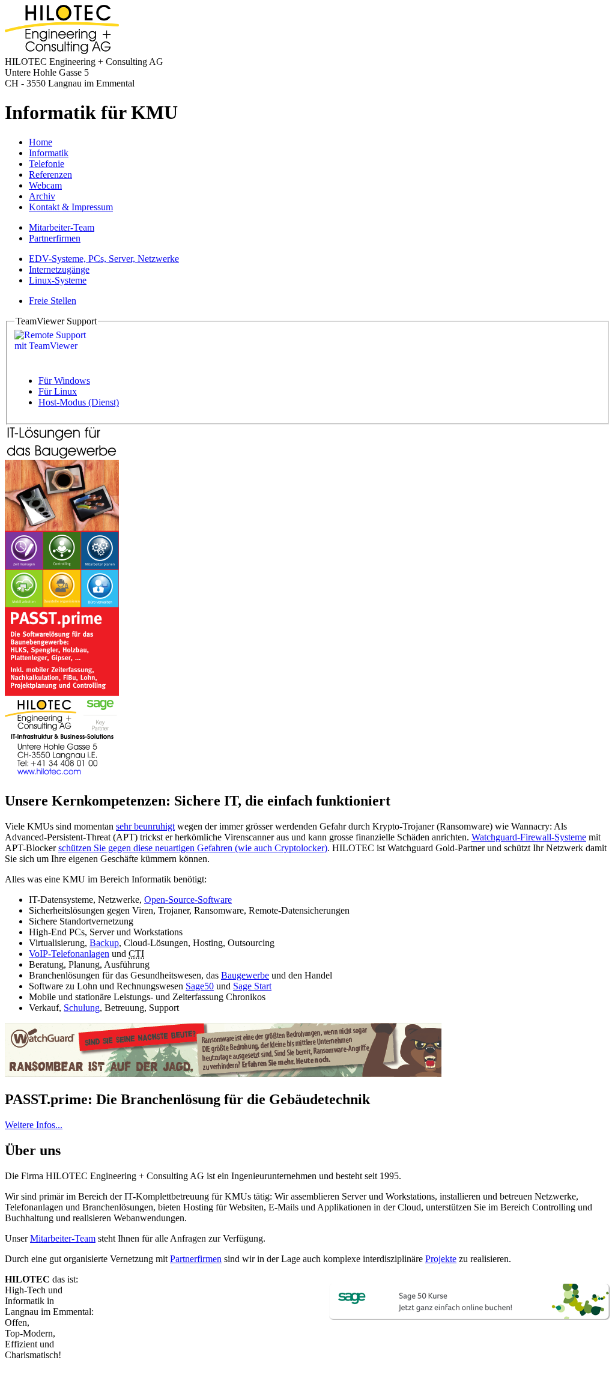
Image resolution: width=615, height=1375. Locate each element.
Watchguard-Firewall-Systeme (528, 837)
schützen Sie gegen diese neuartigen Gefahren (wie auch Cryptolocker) (192, 848)
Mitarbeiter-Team (61, 227)
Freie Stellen (52, 301)
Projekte (440, 1259)
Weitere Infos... (33, 1125)
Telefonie (46, 164)
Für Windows (64, 380)
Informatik (48, 153)
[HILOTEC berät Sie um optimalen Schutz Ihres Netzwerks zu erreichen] (223, 1074)
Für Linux (57, 391)
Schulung (82, 1008)
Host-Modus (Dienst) (78, 402)
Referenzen (50, 174)
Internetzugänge (59, 269)
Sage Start (252, 986)
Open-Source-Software (188, 899)
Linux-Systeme (57, 280)
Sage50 (200, 986)
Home (40, 142)
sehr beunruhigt (145, 826)
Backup (104, 943)
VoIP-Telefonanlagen (69, 954)
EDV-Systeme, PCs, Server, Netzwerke (104, 258)
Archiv (42, 196)
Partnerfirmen (54, 238)
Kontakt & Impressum (71, 207)
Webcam (45, 185)
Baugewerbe (245, 975)
